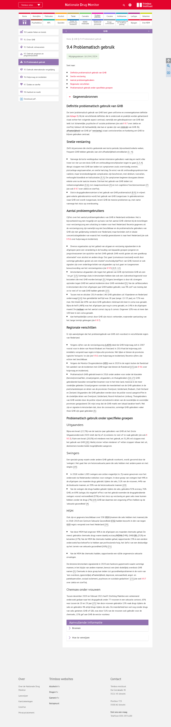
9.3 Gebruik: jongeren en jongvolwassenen (34, 54)
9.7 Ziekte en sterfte (32, 84)
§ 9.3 (109, 268)
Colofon (22, 707)
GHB (105, 31)
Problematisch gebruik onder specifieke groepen (91, 87)
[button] (124, 5)
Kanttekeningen (25, 701)
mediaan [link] (80, 309)
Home (69, 39)
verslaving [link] (96, 130)
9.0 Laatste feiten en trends (35, 32)
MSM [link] (107, 517)
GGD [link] (69, 524)
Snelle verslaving (78, 76)
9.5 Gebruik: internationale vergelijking (39, 69)
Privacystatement (26, 712)
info (54, 686)
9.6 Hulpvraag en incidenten (35, 77)
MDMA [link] (119, 535)
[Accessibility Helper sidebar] (130, 4)
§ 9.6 (69, 239)
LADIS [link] (108, 344)
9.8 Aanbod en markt (32, 92)
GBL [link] (135, 535)
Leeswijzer (23, 695)
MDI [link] (106, 363)
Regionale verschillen (79, 84)
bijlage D (74, 116)
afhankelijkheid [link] (73, 130)
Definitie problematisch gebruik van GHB (88, 72)
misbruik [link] (124, 127)
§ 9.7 (125, 123)
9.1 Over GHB (29, 39)
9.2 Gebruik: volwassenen (34, 47)
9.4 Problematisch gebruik (34, 62)
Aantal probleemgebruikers (82, 80)
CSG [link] (113, 520)
